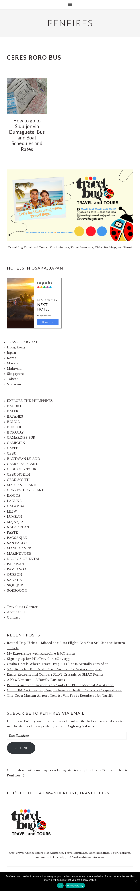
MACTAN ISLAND (21, 485)
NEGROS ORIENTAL (23, 559)
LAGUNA (14, 501)
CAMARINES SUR (21, 437)
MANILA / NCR (19, 548)
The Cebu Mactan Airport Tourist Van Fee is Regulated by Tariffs (60, 695)
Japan (11, 352)
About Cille (16, 612)
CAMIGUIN (16, 443)
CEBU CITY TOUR (21, 469)
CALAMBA (15, 506)
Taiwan (13, 379)
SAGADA (14, 580)
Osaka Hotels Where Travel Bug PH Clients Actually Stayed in (58, 664)
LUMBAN (14, 516)
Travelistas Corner (22, 607)
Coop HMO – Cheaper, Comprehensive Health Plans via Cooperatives (64, 690)
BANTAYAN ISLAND (23, 459)
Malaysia (14, 368)
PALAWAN (15, 564)
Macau (12, 363)
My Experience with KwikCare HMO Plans (41, 653)
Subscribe (21, 748)
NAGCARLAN (18, 527)
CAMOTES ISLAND (22, 464)
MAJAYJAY (15, 522)
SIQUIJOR (15, 585)
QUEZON (14, 574)
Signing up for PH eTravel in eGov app (38, 659)
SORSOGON (17, 590)
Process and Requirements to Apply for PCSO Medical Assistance (60, 685)
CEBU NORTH (18, 474)
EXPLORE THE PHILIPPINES (30, 401)
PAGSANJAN (17, 538)
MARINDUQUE (19, 553)
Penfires (70, 23)
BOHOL (13, 422)
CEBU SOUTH (18, 480)
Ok (60, 885)
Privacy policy (75, 885)
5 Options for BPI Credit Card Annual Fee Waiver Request (54, 669)
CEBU (11, 453)
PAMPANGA (17, 569)
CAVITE (13, 448)
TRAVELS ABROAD (22, 342)
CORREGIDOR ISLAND (25, 490)
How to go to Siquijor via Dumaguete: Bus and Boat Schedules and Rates (27, 135)
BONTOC (14, 427)
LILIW (12, 511)
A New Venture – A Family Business (36, 680)
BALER (12, 411)
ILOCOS (13, 495)
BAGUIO (14, 406)
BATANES (15, 416)
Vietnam (14, 384)
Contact (13, 617)
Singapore (15, 374)
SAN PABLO (17, 543)
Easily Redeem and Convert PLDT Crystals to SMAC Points (55, 674)
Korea (12, 358)
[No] (135, 881)
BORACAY (15, 432)
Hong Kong (16, 347)
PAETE (12, 532)
